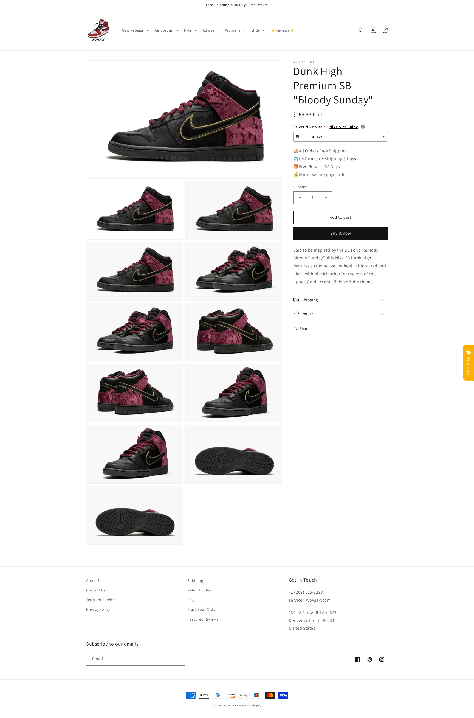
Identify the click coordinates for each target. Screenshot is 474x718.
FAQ (190, 599)
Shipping (195, 580)
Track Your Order (202, 609)
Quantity (300, 186)
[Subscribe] (179, 659)
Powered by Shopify (248, 705)
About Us (94, 580)
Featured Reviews (203, 619)
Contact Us (96, 590)
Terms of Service (100, 599)
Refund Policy (199, 590)
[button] (135, 30)
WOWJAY (229, 705)
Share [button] (305, 328)
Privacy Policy (98, 609)
